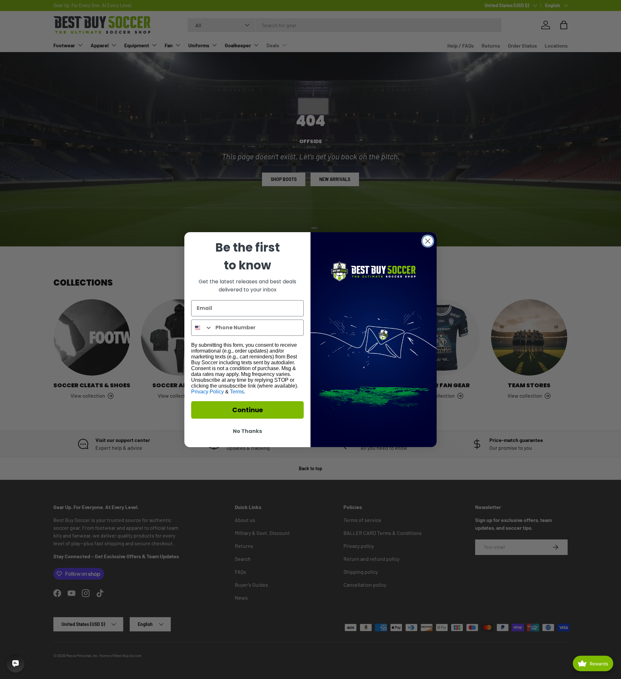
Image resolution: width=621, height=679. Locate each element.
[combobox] (201, 327)
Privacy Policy (207, 391)
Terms (237, 391)
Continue (247, 409)
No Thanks (247, 431)
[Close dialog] (427, 241)
